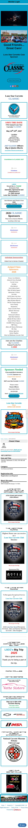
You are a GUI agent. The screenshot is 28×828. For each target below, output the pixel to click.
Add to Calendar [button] (4, 445)
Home (2, 438)
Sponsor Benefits (14, 396)
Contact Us (10, 805)
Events (6, 438)
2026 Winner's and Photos (14, 206)
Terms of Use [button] (14, 807)
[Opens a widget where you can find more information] (22, 825)
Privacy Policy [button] (24, 807)
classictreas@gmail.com (16, 393)
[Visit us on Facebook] (11, 86)
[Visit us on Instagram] (13, 86)
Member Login (14, 2)
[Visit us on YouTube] (15, 86)
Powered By (10, 809)
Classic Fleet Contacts (14, 80)
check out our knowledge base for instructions (11, 450)
